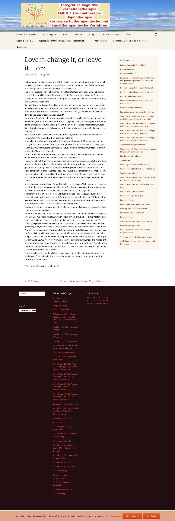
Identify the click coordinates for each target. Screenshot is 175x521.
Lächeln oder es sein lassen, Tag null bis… (83, 281)
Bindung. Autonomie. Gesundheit (133, 208)
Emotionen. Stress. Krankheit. (132, 213)
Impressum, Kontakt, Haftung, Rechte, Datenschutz (61, 40)
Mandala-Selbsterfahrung (130, 156)
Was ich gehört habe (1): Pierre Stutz (135, 164)
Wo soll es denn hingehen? (131, 107)
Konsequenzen (92, 301)
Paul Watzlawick (77, 239)
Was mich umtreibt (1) (129, 173)
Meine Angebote (50, 34)
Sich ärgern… (34, 281)
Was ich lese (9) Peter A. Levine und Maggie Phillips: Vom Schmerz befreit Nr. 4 (65, 377)
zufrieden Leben (102, 304)
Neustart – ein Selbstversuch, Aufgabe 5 (136, 88)
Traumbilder (125, 160)
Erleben (90, 298)
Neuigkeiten (21, 47)
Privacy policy (115, 516)
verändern (91, 304)
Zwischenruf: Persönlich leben (132, 144)
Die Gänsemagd (126, 217)
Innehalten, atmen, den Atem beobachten (137, 112)
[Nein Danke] (171, 516)
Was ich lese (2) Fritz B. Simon (132, 191)
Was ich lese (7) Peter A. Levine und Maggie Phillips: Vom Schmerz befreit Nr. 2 (65, 397)
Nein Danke (151, 516)
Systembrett (103, 301)
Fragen (97, 298)
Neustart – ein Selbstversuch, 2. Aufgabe (137, 92)
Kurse (65, 34)
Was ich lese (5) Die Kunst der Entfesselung (137, 169)
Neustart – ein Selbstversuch (132, 96)
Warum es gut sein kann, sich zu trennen (136, 221)
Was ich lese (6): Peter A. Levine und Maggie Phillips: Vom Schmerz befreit (66, 411)
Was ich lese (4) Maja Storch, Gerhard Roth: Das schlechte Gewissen (64, 448)
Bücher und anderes (111, 34)
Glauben (104, 298)
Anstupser (92, 34)
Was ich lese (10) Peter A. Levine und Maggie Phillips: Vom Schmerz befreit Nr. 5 (65, 367)
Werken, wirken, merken (26, 34)
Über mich (78, 34)
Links (128, 34)
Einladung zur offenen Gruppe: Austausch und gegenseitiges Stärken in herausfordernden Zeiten (137, 81)
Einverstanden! (132, 516)
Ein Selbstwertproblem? (130, 225)
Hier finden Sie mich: (98, 40)
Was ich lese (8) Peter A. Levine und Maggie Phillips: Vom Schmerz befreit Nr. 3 (65, 387)
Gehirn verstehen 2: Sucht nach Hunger (136, 237)
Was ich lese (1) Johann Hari (131, 196)
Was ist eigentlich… (24, 40)
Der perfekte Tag (127, 69)
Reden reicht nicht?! (128, 73)
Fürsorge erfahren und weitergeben (135, 204)
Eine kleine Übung (127, 200)
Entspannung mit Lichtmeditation (133, 65)
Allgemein (46, 74)
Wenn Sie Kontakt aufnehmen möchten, (130, 40)
